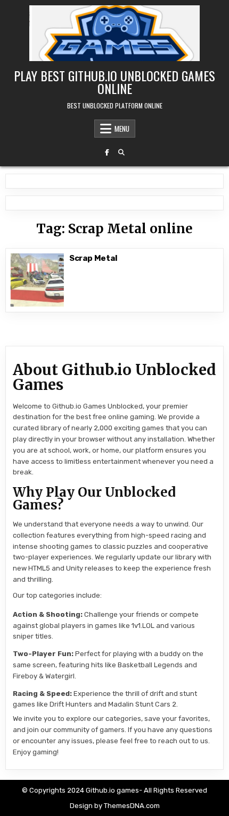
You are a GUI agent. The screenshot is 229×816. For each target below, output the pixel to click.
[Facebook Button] (107, 152)
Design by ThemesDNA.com (115, 806)
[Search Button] (121, 152)
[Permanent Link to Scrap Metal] (37, 280)
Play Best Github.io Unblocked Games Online (114, 82)
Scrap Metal (93, 258)
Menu (121, 128)
